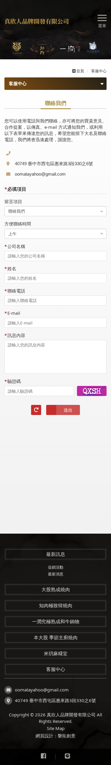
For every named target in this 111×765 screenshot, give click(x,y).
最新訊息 (55, 554)
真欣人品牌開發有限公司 (39, 21)
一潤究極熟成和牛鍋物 (55, 621)
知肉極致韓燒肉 (55, 605)
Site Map (56, 728)
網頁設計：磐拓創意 (55, 736)
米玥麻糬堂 (55, 653)
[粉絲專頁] (43, 757)
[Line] (68, 757)
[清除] (36, 410)
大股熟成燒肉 (55, 589)
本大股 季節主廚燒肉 (56, 637)
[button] (8, 44)
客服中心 (55, 669)
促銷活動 (55, 567)
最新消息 (55, 574)
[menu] (102, 17)
